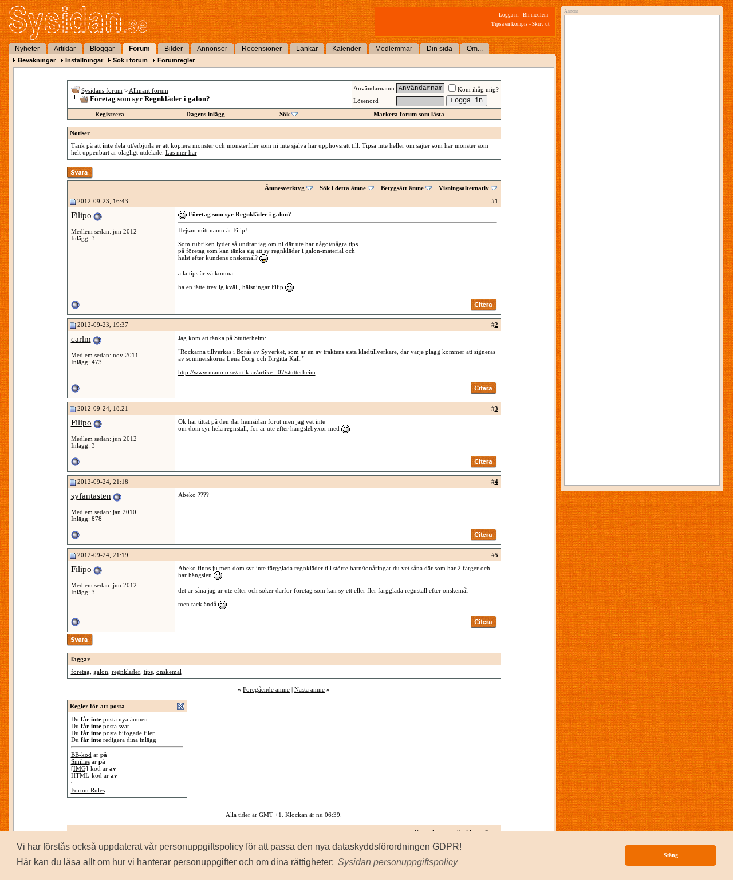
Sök (284, 114)
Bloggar (102, 49)
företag (80, 671)
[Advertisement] (639, 135)
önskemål (169, 671)
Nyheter (27, 49)
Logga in (509, 15)
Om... (475, 49)
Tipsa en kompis (509, 24)
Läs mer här (181, 152)
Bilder (173, 49)
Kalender (346, 49)
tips (148, 671)
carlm (81, 339)
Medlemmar (393, 49)
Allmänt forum (148, 90)
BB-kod (81, 754)
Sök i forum (130, 60)
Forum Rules (88, 790)
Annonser (212, 49)
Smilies (80, 761)
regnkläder (126, 671)
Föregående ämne (266, 689)
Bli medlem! (536, 15)
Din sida (439, 49)
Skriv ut (541, 24)
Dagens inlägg (205, 114)
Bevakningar (37, 60)
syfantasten (91, 495)
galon (100, 671)
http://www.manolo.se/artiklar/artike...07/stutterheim (247, 372)
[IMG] (79, 768)
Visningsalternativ (464, 187)
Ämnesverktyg (285, 187)
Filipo (81, 215)
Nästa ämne (309, 689)
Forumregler (176, 60)
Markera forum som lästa (408, 114)
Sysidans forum (102, 90)
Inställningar (84, 60)
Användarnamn (374, 88)
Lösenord (366, 100)
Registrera (109, 114)
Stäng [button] (671, 855)
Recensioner (262, 49)
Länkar (307, 49)
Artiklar (65, 49)
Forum (139, 49)
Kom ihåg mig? (478, 89)
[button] (397, 862)
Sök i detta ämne (343, 187)
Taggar (80, 659)
